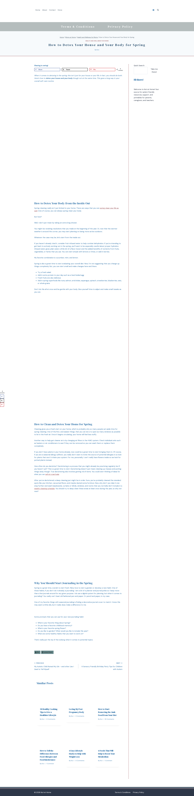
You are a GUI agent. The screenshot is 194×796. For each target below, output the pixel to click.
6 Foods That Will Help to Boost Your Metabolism (106, 753)
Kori (98, 50)
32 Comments (109, 719)
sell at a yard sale (52, 474)
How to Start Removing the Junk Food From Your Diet (107, 712)
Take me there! (154, 70)
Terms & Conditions (78, 26)
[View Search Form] (158, 10)
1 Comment (50, 764)
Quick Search (139, 65)
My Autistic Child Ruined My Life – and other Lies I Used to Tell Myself (54, 666)
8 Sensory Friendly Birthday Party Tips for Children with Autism (102, 666)
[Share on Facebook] (2, 397)
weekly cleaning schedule (44, 488)
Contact (52, 10)
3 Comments (79, 716)
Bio (38, 652)
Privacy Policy (120, 26)
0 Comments (50, 719)
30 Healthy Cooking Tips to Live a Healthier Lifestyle (48, 712)
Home (37, 10)
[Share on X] (2, 401)
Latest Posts (48, 652)
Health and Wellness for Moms (97, 41)
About (44, 10)
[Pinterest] (153, 10)
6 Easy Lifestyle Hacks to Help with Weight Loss (77, 753)
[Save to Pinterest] (2, 405)
